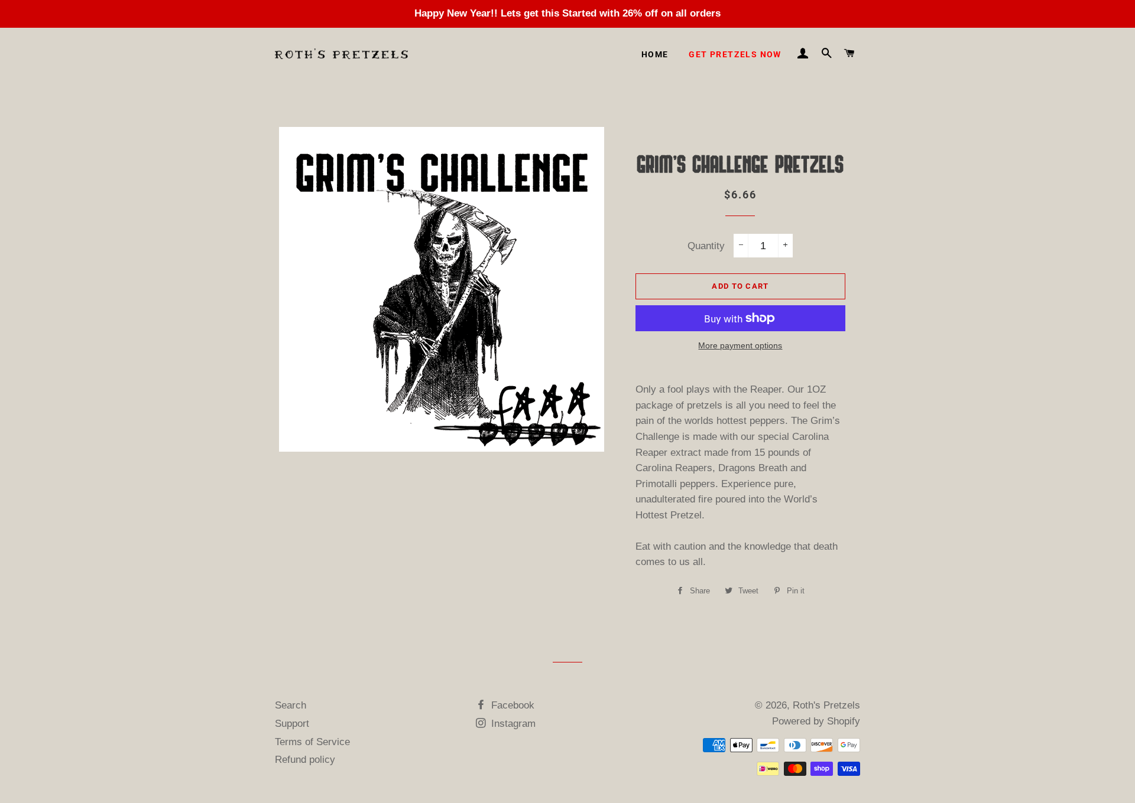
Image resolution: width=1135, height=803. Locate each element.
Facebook (511, 705)
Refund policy (305, 759)
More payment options (740, 345)
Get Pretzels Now (735, 54)
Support (292, 723)
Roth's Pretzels (826, 705)
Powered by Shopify (816, 721)
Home (655, 54)
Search (290, 705)
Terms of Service (312, 741)
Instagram (512, 723)
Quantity (706, 246)
